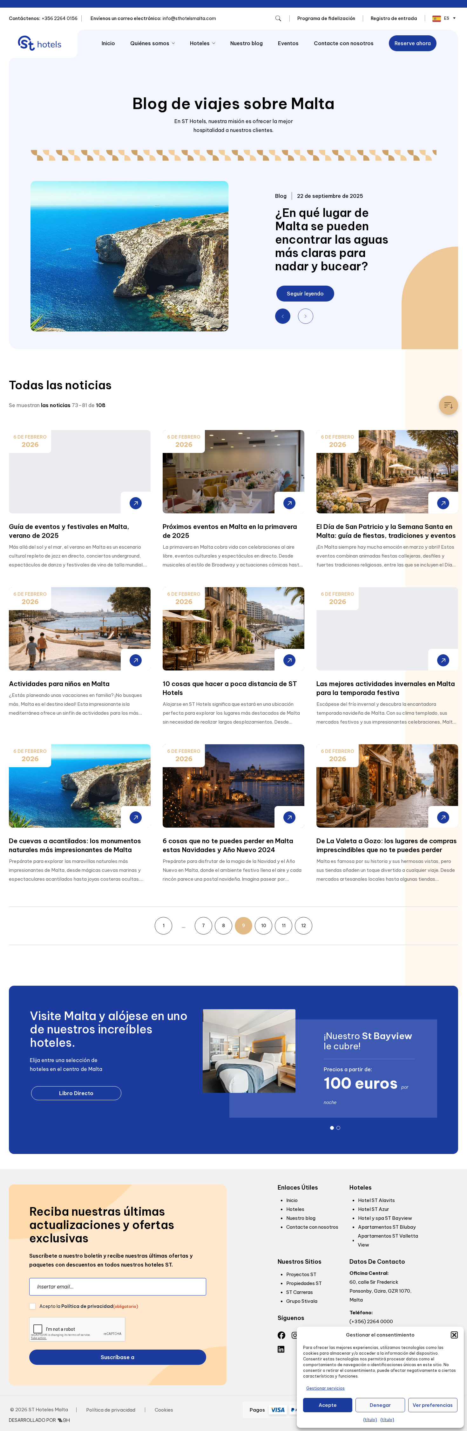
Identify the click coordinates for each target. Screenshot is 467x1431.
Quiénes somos (149, 43)
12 (303, 925)
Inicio (108, 43)
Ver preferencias (433, 1405)
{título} (370, 1419)
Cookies (164, 1409)
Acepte (328, 1405)
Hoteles (200, 43)
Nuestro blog (246, 43)
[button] (454, 1335)
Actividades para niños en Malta (59, 684)
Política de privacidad (87, 1306)
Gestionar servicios (325, 1388)
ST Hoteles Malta (48, 1410)
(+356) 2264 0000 (371, 1321)
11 (284, 925)
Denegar (380, 1405)
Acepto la (88, 1306)
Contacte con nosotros (344, 43)
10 (263, 925)
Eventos (288, 43)
